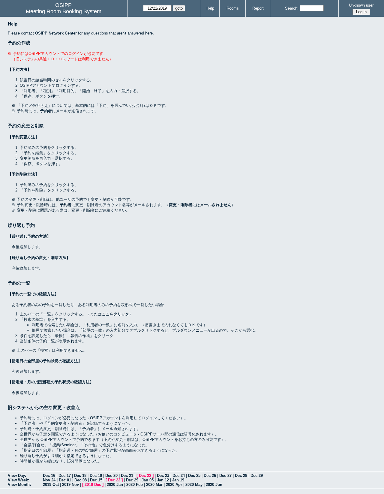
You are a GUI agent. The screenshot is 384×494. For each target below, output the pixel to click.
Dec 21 (127, 475)
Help (210, 8)
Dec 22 (145, 475)
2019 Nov (70, 484)
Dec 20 (111, 475)
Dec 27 (225, 475)
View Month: (19, 484)
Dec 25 (194, 475)
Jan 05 (148, 480)
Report (258, 8)
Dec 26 (210, 475)
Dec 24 (178, 475)
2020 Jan (115, 484)
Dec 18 (80, 475)
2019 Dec (93, 484)
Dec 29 (256, 475)
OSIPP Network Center (56, 33)
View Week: (18, 480)
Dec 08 (80, 480)
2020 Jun (214, 484)
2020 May (193, 484)
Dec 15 (96, 480)
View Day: (17, 475)
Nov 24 (49, 480)
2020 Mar (154, 484)
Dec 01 (65, 480)
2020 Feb (134, 484)
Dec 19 (96, 475)
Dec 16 (49, 475)
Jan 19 (178, 480)
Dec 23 (163, 475)
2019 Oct (51, 484)
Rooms (232, 8)
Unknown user (361, 5)
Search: (291, 8)
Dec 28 (241, 475)
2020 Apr (174, 484)
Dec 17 (64, 475)
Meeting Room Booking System (63, 11)
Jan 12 (163, 480)
